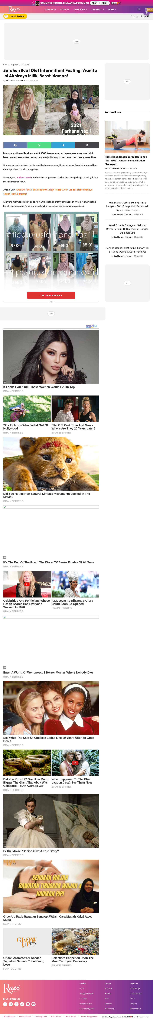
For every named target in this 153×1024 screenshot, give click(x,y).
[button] (139, 9)
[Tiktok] (141, 16)
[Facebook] (131, 16)
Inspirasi (14, 64)
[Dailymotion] (148, 16)
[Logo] (14, 9)
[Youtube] (144, 16)
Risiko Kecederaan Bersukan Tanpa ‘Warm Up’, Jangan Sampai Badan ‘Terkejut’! (126, 160)
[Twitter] (138, 16)
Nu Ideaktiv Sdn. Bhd (123, 1017)
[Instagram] (134, 16)
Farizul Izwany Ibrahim (115, 168)
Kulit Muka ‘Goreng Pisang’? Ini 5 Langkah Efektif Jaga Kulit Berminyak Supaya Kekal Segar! (127, 206)
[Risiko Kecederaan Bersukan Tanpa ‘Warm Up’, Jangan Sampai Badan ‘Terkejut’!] (127, 137)
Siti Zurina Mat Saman (16, 80)
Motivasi (25, 64)
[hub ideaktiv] (146, 8)
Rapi (5, 64)
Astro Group (145, 1017)
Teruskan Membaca (51, 295)
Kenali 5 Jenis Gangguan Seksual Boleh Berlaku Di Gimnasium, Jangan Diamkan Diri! (127, 229)
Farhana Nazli (24, 177)
